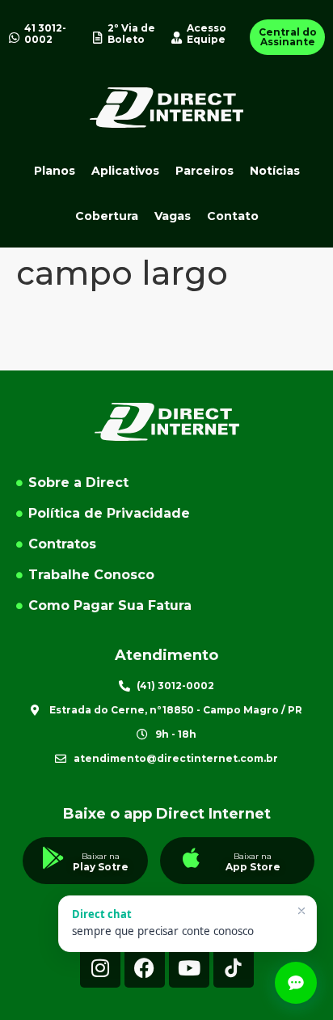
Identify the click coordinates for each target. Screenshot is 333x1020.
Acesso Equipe (206, 33)
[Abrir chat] (296, 983)
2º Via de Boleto (131, 33)
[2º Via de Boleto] (97, 38)
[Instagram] (100, 967)
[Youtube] (189, 967)
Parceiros (204, 170)
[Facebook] (144, 967)
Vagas (172, 216)
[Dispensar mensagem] (301, 910)
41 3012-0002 (45, 33)
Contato (233, 216)
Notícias (275, 170)
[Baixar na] (53, 858)
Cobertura (106, 216)
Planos (54, 170)
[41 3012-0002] (14, 38)
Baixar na (101, 856)
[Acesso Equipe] (177, 38)
